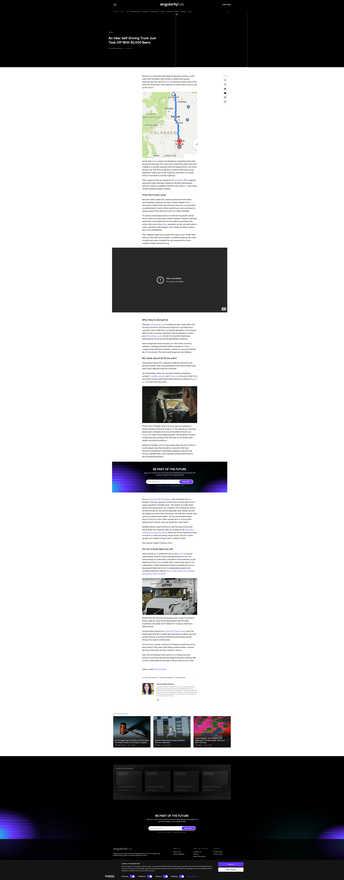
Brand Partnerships (200, 856)
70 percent (174, 376)
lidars (165, 224)
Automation (146, 677)
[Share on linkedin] (225, 88)
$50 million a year (155, 336)
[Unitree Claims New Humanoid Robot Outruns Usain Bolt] (172, 731)
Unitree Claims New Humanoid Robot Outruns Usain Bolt (170, 741)
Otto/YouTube (160, 669)
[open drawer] (115, 4)
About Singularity (178, 854)
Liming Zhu (198, 745)
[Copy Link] (225, 101)
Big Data (155, 677)
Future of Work (179, 677)
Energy (183, 11)
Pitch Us (196, 854)
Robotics (145, 11)
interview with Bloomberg (159, 499)
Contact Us (197, 852)
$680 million (177, 180)
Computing (154, 11)
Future (162, 11)
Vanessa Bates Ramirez (116, 48)
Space (177, 11)
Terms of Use (218, 854)
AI (127, 11)
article (176, 631)
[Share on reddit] (225, 93)
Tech (189, 11)
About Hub (177, 852)
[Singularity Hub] (172, 4)
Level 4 (181, 554)
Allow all (231, 864)
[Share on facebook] (225, 84)
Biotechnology (135, 11)
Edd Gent (158, 745)
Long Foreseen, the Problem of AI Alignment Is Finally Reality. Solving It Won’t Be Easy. (210, 740)
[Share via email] (225, 97)
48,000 (145, 435)
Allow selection (231, 869)
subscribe (226, 5)
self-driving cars (157, 325)
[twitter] (158, 699)
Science (169, 11)
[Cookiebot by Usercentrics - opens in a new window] (110, 876)
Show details (191, 876)
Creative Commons (166, 677)
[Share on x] (225, 80)
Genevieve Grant (120, 745)
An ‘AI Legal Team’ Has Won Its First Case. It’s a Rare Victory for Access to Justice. (132, 741)
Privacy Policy (218, 852)
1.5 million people (157, 376)
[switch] (149, 876)
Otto (168, 82)
